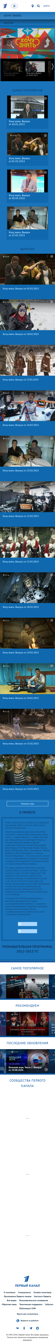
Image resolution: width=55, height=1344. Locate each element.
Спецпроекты (24, 1292)
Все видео (11, 1300)
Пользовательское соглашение (33, 1300)
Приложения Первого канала (17, 1296)
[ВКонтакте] (27, 924)
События (49, 1304)
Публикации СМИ (27, 1308)
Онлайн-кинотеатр (42, 1292)
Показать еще (27, 803)
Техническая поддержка (30, 1304)
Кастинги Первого (42, 1296)
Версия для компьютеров (27, 1314)
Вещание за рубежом (30, 1320)
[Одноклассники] (27, 931)
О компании (9, 1292)
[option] (12, 67)
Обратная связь (9, 1304)
